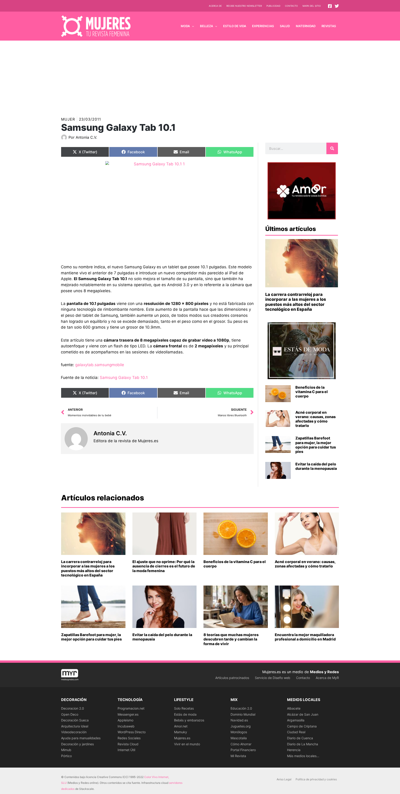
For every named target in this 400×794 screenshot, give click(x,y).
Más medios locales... (303, 756)
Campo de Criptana (302, 726)
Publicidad (273, 5)
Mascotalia (239, 738)
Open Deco (69, 714)
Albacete (293, 708)
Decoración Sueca (75, 720)
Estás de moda (185, 714)
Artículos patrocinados (232, 678)
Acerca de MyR (327, 678)
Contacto (291, 5)
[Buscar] (332, 148)
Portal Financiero (243, 750)
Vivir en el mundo (187, 744)
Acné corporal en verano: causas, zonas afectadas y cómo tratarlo (315, 419)
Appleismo (125, 720)
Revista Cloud (128, 744)
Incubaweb (126, 726)
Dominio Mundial (243, 714)
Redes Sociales (129, 738)
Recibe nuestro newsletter (244, 5)
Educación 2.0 (241, 708)
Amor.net (181, 726)
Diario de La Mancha (302, 744)
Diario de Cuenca (300, 738)
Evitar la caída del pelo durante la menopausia (316, 466)
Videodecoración (74, 732)
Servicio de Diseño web (272, 678)
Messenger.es (128, 714)
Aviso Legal (284, 779)
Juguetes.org (241, 726)
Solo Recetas (184, 708)
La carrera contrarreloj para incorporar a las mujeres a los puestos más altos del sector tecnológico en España (295, 302)
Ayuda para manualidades (80, 738)
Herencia (293, 750)
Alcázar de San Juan (302, 714)
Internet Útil (126, 750)
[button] (192, 26)
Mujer (68, 119)
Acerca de (215, 5)
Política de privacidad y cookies (316, 779)
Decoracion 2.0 (72, 708)
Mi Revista (238, 756)
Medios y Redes (324, 671)
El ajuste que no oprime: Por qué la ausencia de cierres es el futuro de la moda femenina (163, 566)
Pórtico (66, 756)
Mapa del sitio (312, 5)
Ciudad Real (296, 732)
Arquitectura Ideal (74, 726)
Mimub (66, 750)
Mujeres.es (182, 738)
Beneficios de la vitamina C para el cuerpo (311, 391)
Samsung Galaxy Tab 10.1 (124, 377)
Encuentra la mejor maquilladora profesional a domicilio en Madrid (305, 636)
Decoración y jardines (77, 744)
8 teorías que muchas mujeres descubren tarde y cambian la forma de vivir (231, 639)
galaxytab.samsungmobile (99, 364)
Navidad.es (239, 720)
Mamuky (180, 732)
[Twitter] (337, 6)
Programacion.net (131, 708)
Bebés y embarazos (189, 720)
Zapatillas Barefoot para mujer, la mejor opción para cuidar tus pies (315, 445)
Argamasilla (295, 720)
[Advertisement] (200, 75)
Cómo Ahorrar (241, 744)
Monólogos (239, 732)
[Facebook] (330, 6)
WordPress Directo (132, 732)
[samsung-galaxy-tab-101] (157, 209)
